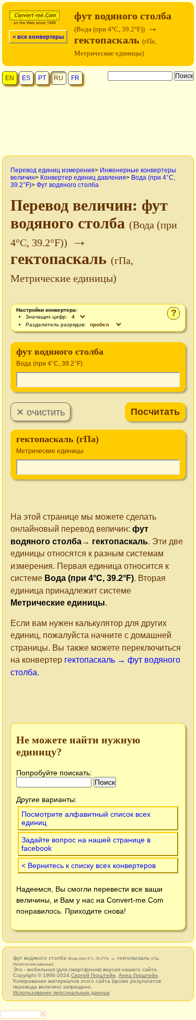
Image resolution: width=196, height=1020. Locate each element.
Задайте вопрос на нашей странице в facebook (86, 844)
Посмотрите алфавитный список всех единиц (86, 818)
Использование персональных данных (61, 992)
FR (75, 78)
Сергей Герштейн (93, 975)
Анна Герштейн (138, 975)
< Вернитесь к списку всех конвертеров (88, 865)
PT (42, 78)
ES (26, 78)
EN (9, 78)
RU (58, 78)
